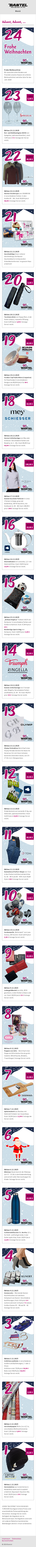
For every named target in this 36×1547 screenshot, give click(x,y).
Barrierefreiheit (7, 1541)
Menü (18, 11)
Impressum (6, 1539)
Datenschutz (16, 1539)
